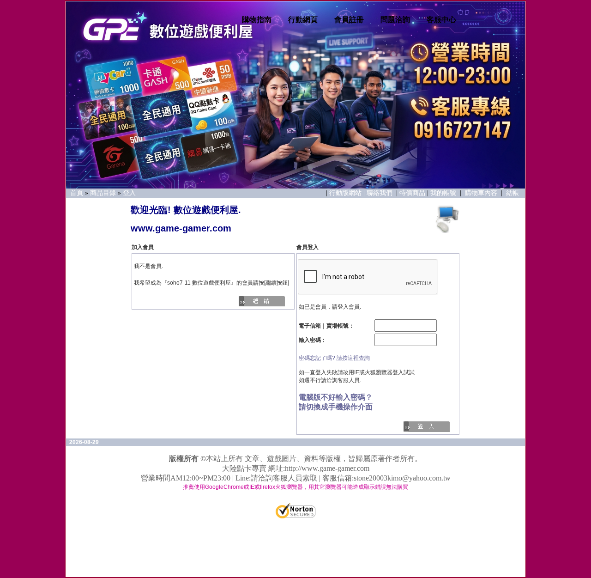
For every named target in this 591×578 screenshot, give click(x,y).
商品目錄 (103, 192)
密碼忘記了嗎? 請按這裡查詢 (334, 358)
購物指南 (256, 20)
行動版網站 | (348, 192)
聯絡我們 (380, 192)
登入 (129, 192)
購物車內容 (481, 192)
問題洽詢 (395, 20)
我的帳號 (443, 192)
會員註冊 (349, 20)
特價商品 (412, 192)
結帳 (512, 192)
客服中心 (441, 20)
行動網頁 (303, 20)
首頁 (76, 192)
